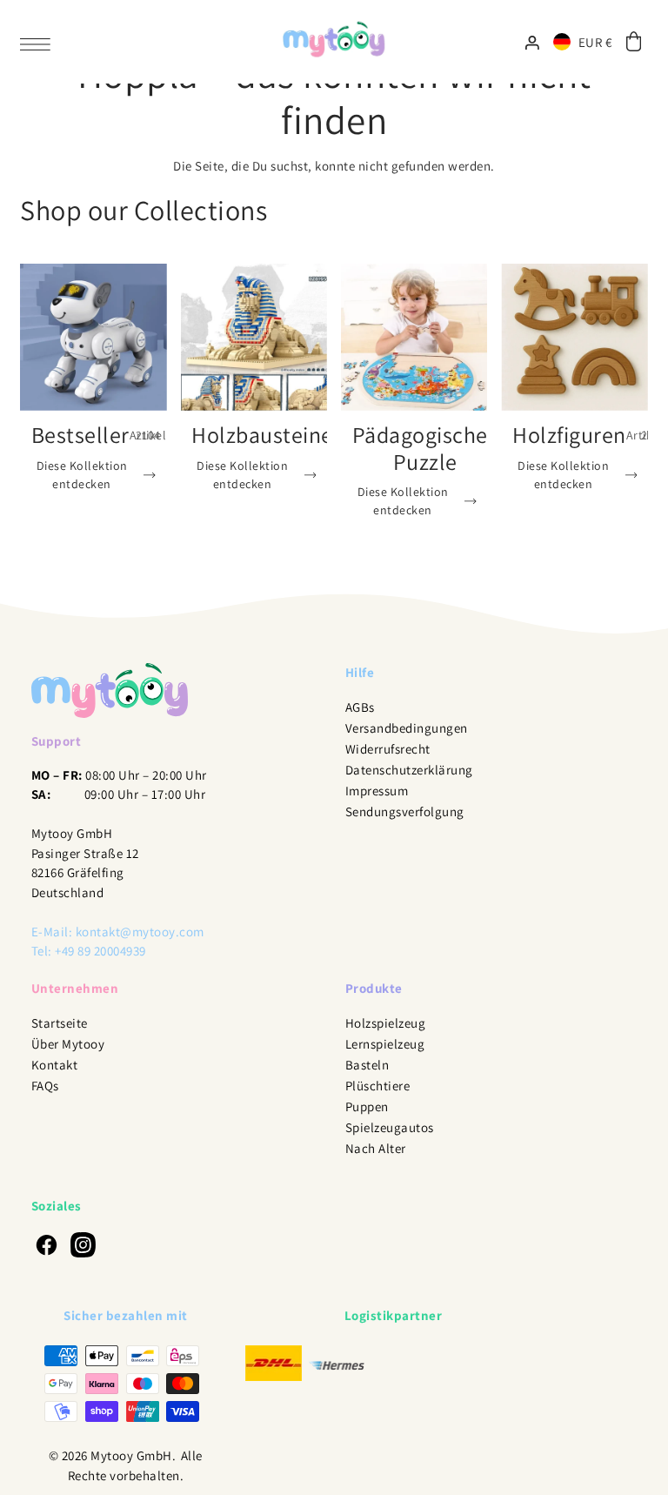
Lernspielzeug (385, 1044)
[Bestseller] (93, 337)
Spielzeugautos (389, 1127)
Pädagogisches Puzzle (425, 447)
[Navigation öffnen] (39, 43)
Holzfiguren (569, 434)
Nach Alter (375, 1148)
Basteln (367, 1064)
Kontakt (54, 1064)
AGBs (360, 707)
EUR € (595, 42)
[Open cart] (633, 42)
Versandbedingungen (406, 728)
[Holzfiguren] (574, 337)
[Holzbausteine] (254, 337)
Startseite (59, 1023)
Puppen (367, 1106)
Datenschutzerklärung (409, 769)
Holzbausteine (262, 434)
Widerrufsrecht (388, 749)
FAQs (45, 1085)
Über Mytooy (68, 1044)
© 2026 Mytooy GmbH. (113, 1455)
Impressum (377, 790)
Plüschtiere (378, 1085)
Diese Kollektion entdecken (82, 475)
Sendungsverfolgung (404, 811)
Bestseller (80, 434)
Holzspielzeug (385, 1023)
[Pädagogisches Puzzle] (414, 337)
